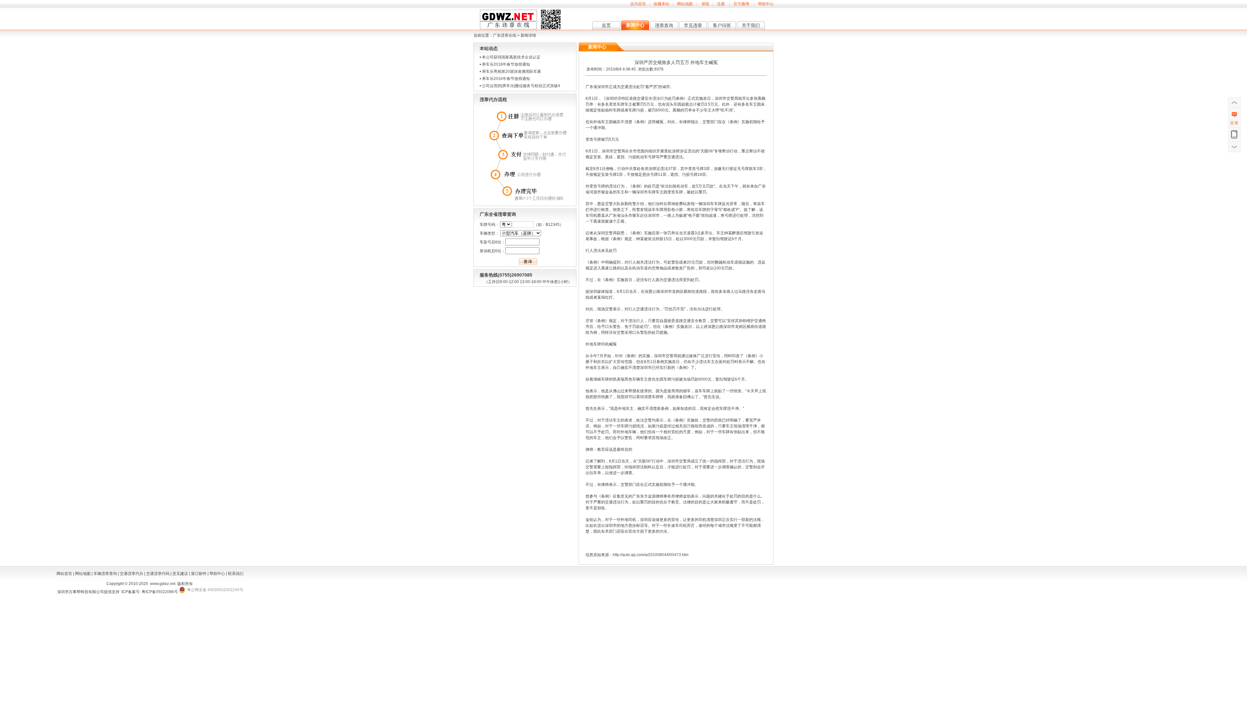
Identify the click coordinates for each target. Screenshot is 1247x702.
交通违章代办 (131, 573)
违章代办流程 (493, 99)
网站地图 (685, 4)
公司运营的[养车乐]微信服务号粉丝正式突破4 (521, 86)
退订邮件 (199, 573)
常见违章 (693, 25)
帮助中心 (766, 4)
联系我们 (236, 573)
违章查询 (664, 25)
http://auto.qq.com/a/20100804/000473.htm (650, 554)
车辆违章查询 (105, 573)
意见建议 (180, 573)
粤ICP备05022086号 (160, 592)
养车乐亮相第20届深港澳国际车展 (511, 71)
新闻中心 (635, 25)
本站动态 (489, 48)
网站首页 (64, 573)
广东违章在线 (504, 35)
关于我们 (751, 25)
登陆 (705, 4)
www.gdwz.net (162, 583)
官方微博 (741, 4)
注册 (721, 4)
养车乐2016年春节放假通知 (506, 78)
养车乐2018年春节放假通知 (506, 64)
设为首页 (638, 4)
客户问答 (722, 25)
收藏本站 (661, 4)
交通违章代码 (158, 573)
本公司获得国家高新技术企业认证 (511, 57)
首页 (606, 25)
